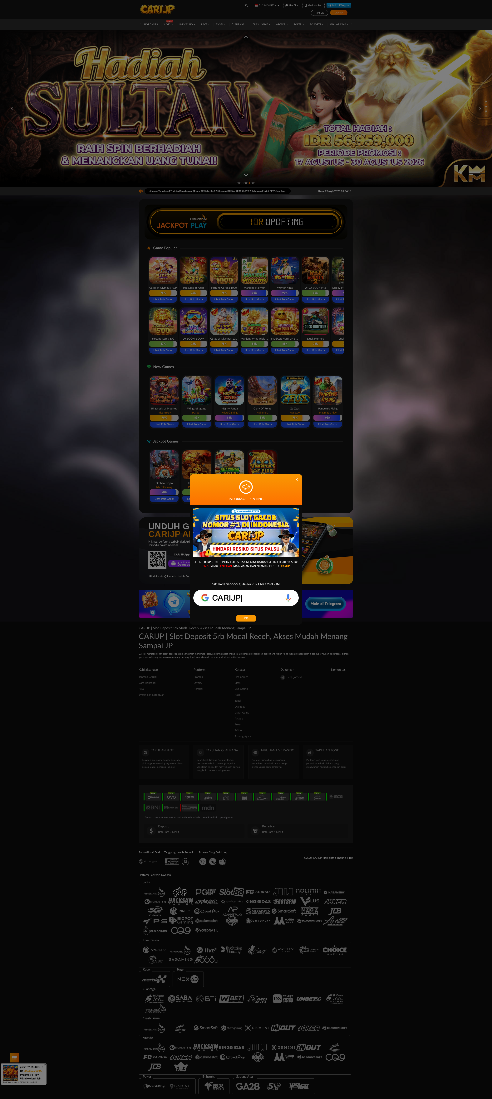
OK (246, 618)
